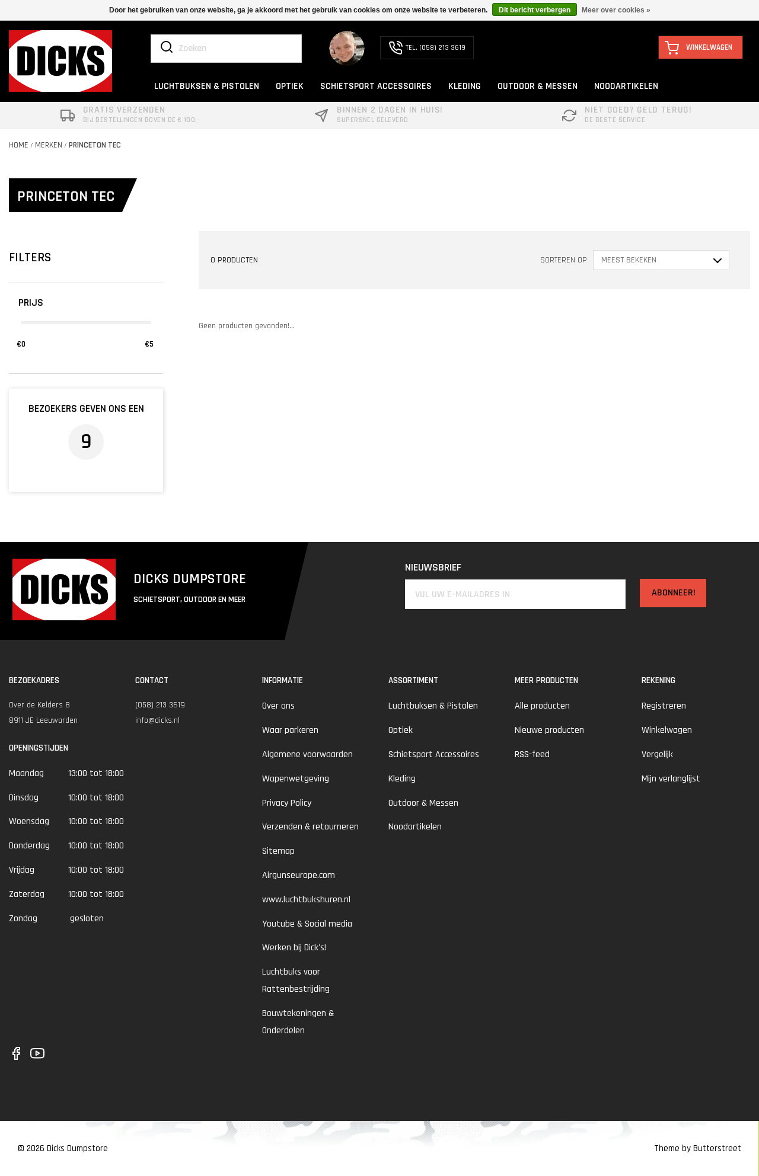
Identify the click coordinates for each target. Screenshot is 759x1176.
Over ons (278, 706)
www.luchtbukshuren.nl (306, 899)
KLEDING (464, 86)
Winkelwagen (667, 730)
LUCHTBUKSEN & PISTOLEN (206, 86)
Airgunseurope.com (298, 875)
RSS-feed (532, 754)
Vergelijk (657, 754)
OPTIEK (290, 86)
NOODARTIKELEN (626, 86)
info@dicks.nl (157, 720)
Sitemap (278, 851)
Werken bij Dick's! (294, 947)
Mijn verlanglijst (671, 779)
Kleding (402, 779)
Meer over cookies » (616, 10)
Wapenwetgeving (295, 779)
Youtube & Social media (307, 924)
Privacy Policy (286, 803)
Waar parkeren (290, 730)
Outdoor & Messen (423, 803)
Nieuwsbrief (433, 567)
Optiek (400, 730)
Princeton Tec (95, 145)
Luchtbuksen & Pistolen (433, 706)
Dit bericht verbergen (534, 10)
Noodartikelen (415, 827)
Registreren (664, 706)
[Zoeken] (167, 48)
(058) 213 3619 (160, 705)
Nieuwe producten (549, 730)
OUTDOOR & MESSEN (538, 86)
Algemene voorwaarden (307, 754)
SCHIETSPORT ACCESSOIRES (376, 86)
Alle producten (542, 706)
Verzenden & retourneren (310, 827)
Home (18, 145)
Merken (48, 145)
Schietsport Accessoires (433, 754)
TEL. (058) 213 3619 (435, 47)
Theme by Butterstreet (697, 1148)
